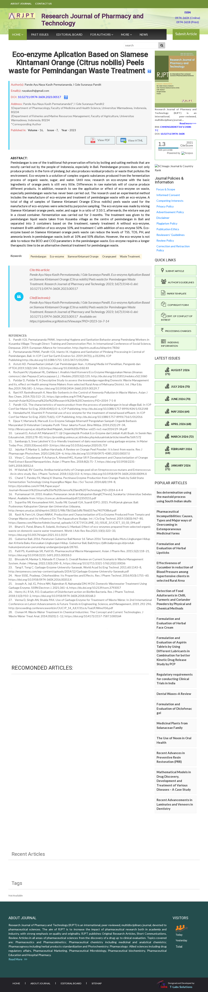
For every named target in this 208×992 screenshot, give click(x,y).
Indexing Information (170, 344)
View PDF (103, 140)
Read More (16, 959)
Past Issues (40, 34)
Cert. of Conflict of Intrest (177, 318)
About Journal (21, 3)
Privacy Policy (165, 206)
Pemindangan (38, 256)
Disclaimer (162, 217)
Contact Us (43, 3)
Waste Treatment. (130, 256)
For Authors (100, 34)
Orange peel (109, 256)
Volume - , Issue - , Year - (52, 130)
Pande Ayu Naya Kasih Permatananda (48, 84)
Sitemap (97, 983)
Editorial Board (69, 34)
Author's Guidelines (180, 282)
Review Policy (165, 240)
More (125, 34)
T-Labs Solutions (181, 987)
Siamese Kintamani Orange (83, 256)
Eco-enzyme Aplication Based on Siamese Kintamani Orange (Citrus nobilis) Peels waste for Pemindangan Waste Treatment (78, 62)
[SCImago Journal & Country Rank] (175, 167)
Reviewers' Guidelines (170, 235)
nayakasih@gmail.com (35, 90)
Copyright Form (177, 304)
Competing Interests (169, 200)
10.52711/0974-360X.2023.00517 (39, 97)
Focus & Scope (165, 189)
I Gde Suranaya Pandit (87, 84)
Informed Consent (168, 195)
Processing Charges (177, 330)
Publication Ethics (167, 229)
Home (16, 34)
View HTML (135, 140)
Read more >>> (188, 123)
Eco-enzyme (57, 256)
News (144, 34)
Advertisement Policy (170, 212)
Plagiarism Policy (166, 223)
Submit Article (186, 34)
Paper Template (175, 293)
